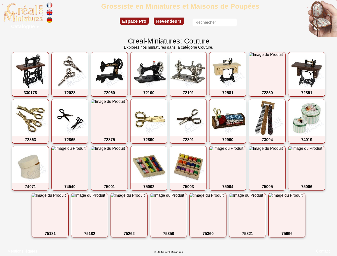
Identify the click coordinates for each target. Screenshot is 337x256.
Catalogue (25, 26)
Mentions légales (22, 251)
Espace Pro (134, 21)
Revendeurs (169, 21)
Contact (323, 251)
